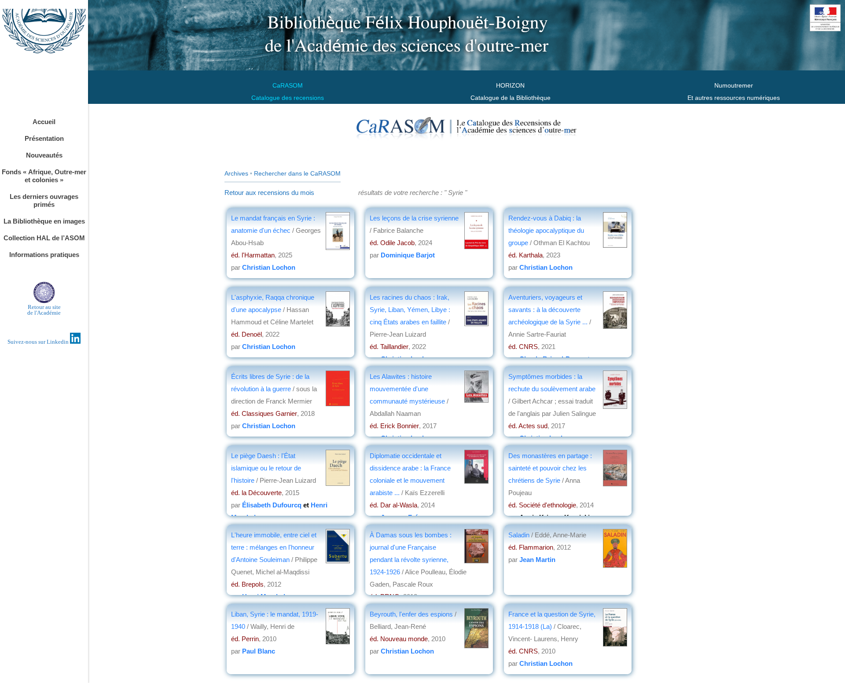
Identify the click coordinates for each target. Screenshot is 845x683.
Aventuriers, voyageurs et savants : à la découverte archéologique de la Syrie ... (548, 310)
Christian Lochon (268, 267)
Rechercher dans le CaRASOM (297, 173)
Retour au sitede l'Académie (44, 310)
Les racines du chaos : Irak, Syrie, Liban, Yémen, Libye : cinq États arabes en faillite (410, 310)
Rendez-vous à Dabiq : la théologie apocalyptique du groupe (546, 230)
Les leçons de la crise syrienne (414, 218)
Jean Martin (537, 559)
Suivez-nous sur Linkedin (38, 341)
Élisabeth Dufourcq (271, 505)
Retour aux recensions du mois (269, 192)
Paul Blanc (258, 651)
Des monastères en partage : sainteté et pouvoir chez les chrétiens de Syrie (550, 468)
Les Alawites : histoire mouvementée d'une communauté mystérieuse (407, 389)
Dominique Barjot (408, 255)
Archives (236, 173)
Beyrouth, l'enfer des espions (411, 614)
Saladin (518, 535)
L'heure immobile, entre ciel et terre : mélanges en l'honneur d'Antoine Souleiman (273, 547)
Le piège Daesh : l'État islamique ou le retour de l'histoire (266, 468)
